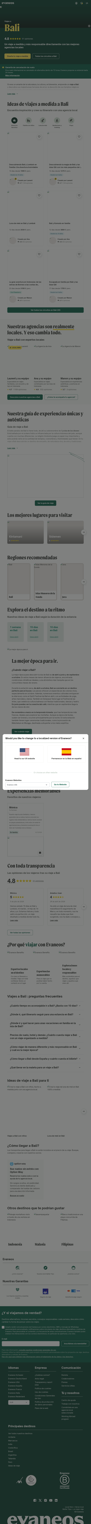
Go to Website (60, 784)
